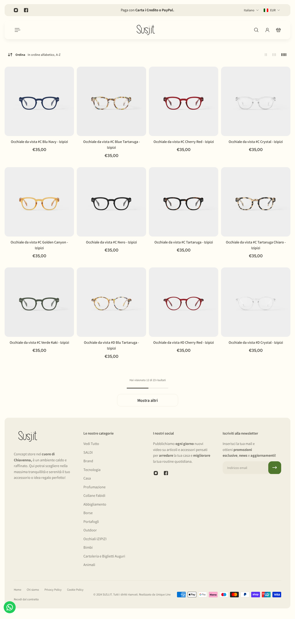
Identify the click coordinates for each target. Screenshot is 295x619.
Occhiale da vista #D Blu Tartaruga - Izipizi (111, 345)
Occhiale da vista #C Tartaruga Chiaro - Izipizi (256, 245)
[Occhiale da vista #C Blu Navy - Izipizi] (39, 101)
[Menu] (16, 30)
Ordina (38, 55)
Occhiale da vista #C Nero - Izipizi (111, 242)
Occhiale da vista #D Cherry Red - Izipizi (183, 342)
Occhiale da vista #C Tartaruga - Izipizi (183, 242)
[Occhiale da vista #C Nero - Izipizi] (111, 202)
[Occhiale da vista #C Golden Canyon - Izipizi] (39, 202)
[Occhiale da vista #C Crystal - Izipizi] (255, 101)
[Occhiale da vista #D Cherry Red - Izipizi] (183, 302)
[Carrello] (278, 30)
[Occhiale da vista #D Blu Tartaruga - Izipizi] (111, 302)
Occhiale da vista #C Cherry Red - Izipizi (183, 141)
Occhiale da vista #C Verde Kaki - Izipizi (39, 342)
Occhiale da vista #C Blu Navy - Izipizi (39, 141)
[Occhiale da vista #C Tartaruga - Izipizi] (183, 202)
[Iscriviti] (274, 467)
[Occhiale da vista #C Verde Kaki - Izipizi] (39, 302)
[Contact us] (10, 607)
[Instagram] (16, 10)
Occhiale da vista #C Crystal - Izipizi (256, 141)
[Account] (267, 30)
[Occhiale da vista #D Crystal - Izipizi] (255, 302)
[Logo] (145, 30)
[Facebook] (26, 10)
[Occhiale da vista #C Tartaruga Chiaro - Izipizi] (255, 202)
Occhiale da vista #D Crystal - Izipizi (256, 342)
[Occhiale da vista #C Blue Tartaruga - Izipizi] (111, 101)
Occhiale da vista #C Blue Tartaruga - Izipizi (111, 144)
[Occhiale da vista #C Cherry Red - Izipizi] (183, 101)
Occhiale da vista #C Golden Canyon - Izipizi (39, 245)
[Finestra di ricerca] (256, 30)
